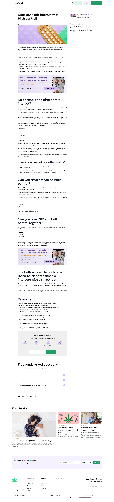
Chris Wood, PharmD (88, 14)
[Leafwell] (17, 3)
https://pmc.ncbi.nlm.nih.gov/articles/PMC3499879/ (31, 325)
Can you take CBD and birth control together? (80, 29)
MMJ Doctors (44, 478)
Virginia (73, 483)
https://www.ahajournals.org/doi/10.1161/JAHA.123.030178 (33, 305)
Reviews (43, 481)
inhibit (26, 148)
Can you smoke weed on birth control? (78, 27)
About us (29, 481)
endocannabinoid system (58, 117)
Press (28, 490)
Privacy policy (44, 483)
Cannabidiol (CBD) (22, 227)
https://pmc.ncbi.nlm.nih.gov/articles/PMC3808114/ (31, 329)
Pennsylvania (66, 487)
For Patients (35, 3)
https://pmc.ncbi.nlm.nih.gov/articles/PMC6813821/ (31, 317)
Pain (20, 239)
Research (29, 486)
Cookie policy (44, 486)
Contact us (30, 483)
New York (65, 485)
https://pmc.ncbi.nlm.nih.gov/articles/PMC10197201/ (31, 313)
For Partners (59, 3)
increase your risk (35, 187)
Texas (73, 481)
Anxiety (21, 232)
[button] (35, 396)
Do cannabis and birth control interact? (79, 26)
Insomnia (21, 234)
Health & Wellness (62, 425)
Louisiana (57, 487)
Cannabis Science (15, 438)
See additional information (85, 497)
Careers (29, 488)
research (23, 192)
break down (47, 148)
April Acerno (85, 16)
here (31, 497)
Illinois (56, 485)
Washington (74, 485)
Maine (64, 481)
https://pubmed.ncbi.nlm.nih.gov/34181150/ (38, 309)
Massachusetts (66, 483)
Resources (72, 33)
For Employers (48, 3)
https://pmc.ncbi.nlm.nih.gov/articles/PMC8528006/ (31, 321)
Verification (43, 488)
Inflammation (22, 236)
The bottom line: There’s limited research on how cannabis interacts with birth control (81, 31)
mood (60, 119)
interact (52, 71)
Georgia (56, 483)
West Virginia (74, 487)
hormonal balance (45, 119)
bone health (53, 119)
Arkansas (56, 481)
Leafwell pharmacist (62, 290)
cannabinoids (36, 117)
